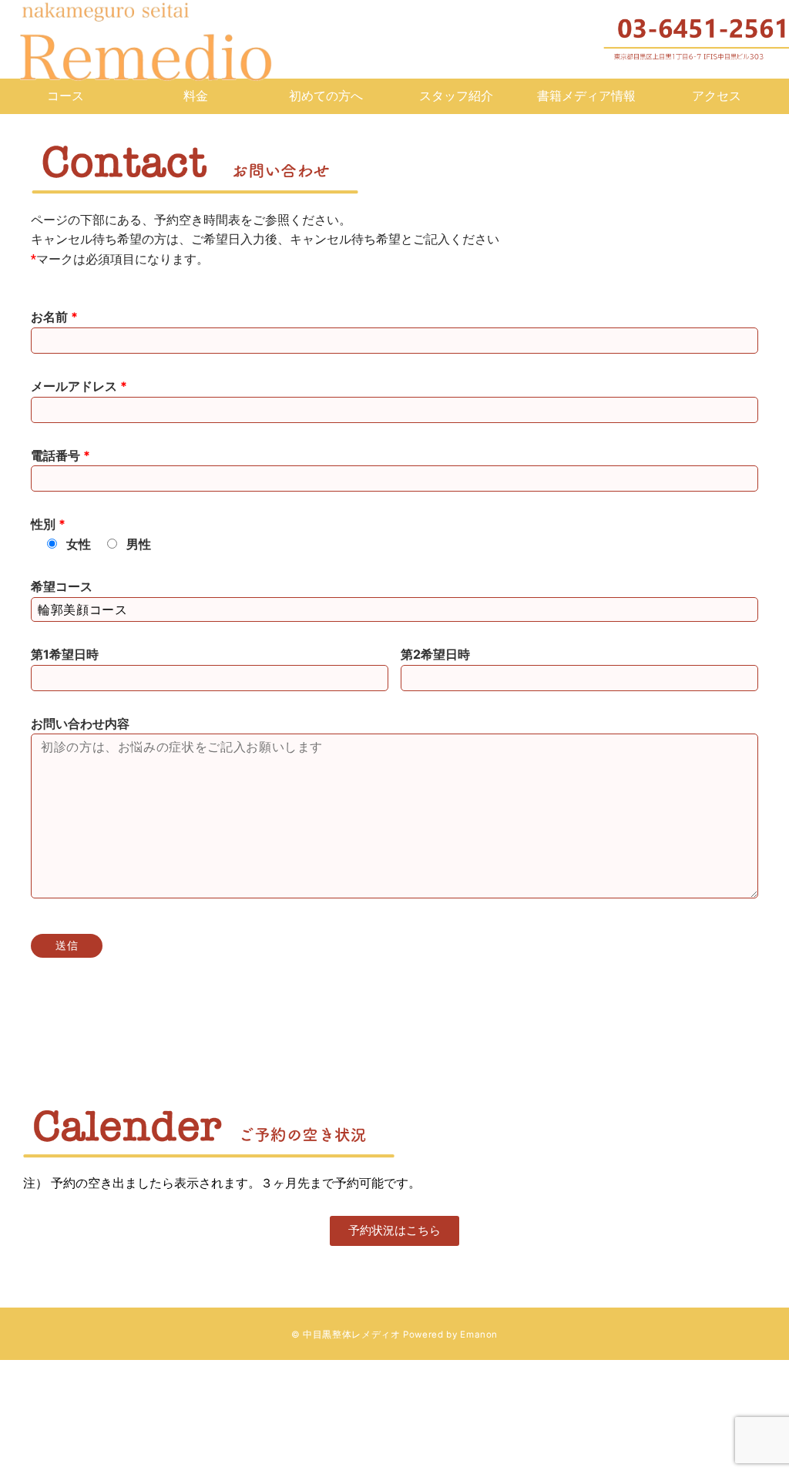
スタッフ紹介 (456, 95)
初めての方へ (326, 95)
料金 (195, 95)
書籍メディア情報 (586, 95)
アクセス (716, 95)
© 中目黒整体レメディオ (346, 1334)
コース (65, 95)
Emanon (479, 1334)
